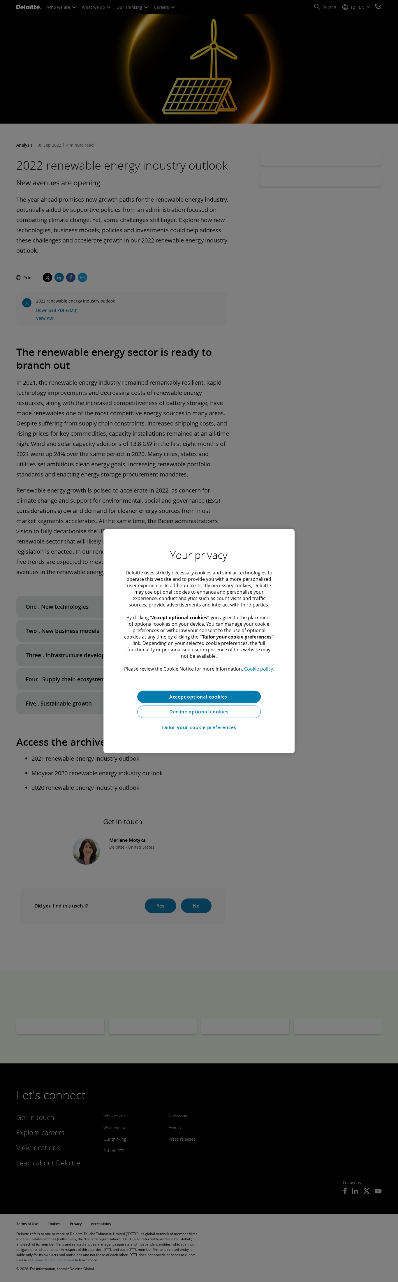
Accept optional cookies (199, 696)
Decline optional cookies (199, 711)
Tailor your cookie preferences (198, 727)
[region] (199, 641)
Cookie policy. (259, 668)
